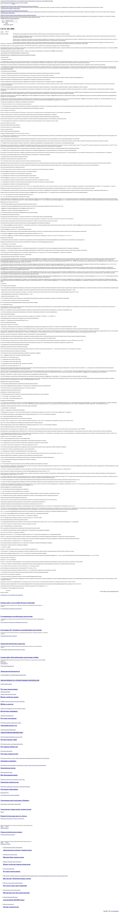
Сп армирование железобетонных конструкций (16, 616)
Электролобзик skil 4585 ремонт (13, 900)
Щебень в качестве (6, 704)
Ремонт (8, 1)
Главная (2, 2)
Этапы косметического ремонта (11, 832)
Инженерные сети (14, 1)
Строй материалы (32, 1)
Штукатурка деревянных (9, 711)
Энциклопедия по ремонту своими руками (17, 850)
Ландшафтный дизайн (23, 1)
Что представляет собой (8, 739)
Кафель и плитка (106, 591)
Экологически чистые (8, 768)
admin (2, 31)
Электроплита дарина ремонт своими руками (15, 809)
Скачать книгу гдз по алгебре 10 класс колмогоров (17, 603)
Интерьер (51, 1)
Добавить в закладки (15, 2)
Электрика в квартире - (8, 761)
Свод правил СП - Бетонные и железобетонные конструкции (21, 630)
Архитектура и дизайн (40, 1)
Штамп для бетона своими (9, 697)
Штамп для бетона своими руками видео (16, 864)
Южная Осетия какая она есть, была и (13, 816)
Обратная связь (7, 2)
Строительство (3, 1)
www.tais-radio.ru (115, 911)
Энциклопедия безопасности (10, 671)
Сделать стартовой (24, 2)
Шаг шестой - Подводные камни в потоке (17, 878)
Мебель (47, 1)
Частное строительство (11, 907)
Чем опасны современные (9, 789)
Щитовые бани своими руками (13, 857)
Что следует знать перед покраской (15, 885)
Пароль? (11, 24)
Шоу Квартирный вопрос (9, 775)
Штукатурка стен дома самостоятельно (16, 893)
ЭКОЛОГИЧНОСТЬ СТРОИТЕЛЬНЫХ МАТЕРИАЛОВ (19, 680)
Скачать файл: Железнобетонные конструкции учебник (19, 657)
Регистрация (6, 24)
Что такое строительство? (9, 754)
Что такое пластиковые (8, 718)
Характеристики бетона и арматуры (12, 643)
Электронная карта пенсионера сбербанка (14, 800)
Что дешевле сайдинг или (9, 747)
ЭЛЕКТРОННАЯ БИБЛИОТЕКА (11, 732)
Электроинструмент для (8, 725)
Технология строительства (9, 782)
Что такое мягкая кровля (9, 689)
